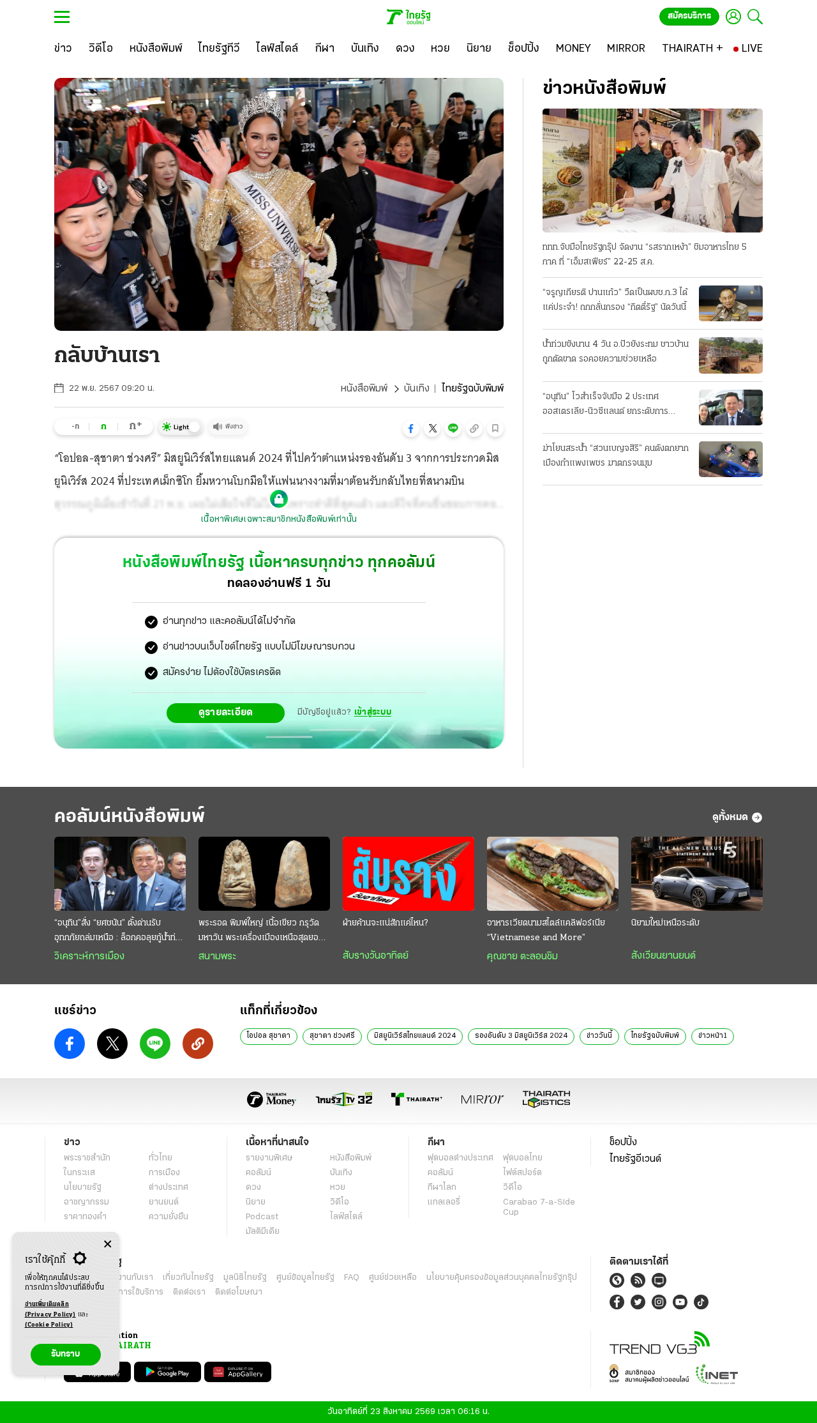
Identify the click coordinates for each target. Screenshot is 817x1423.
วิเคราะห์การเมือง (89, 957)
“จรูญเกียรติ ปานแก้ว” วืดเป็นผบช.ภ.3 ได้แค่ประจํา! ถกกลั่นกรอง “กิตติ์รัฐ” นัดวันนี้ (615, 300)
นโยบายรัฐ (82, 1187)
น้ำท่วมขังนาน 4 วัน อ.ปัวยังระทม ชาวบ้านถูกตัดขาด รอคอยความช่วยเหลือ (616, 352)
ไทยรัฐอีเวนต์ (635, 1159)
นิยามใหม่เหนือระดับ (665, 923)
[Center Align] (107, 1244)
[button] (411, 428)
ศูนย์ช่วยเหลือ (393, 1277)
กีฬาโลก (442, 1187)
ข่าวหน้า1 (712, 1036)
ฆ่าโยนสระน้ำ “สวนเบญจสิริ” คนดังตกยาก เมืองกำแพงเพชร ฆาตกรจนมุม (616, 456)
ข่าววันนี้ (599, 1036)
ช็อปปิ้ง (623, 1143)
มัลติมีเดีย (263, 1232)
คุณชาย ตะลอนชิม (522, 957)
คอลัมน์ (258, 1173)
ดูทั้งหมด (730, 817)
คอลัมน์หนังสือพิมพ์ (129, 817)
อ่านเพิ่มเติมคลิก (50, 1309)
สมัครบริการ (689, 16)
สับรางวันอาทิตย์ (375, 956)
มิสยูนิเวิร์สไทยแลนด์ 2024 (415, 1036)
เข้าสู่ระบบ (372, 712)
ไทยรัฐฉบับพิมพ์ (655, 1036)
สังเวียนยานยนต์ (663, 956)
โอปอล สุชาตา (268, 1036)
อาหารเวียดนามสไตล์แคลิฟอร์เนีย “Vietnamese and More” (546, 930)
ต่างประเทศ (168, 1187)
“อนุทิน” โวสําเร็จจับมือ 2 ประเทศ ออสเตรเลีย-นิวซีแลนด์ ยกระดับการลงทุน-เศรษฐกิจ (605, 405)
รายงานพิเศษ (269, 1158)
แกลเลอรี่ (444, 1202)
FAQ (351, 1277)
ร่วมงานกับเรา (128, 1277)
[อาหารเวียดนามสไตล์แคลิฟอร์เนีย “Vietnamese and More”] (552, 874)
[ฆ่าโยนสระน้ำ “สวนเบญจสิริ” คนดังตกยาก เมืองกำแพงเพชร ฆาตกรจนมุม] (731, 459)
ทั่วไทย (160, 1158)
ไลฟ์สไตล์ (346, 1217)
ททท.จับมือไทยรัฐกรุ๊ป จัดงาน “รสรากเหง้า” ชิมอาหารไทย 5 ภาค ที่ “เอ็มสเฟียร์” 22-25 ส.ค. (645, 255)
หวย (337, 1187)
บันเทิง (417, 389)
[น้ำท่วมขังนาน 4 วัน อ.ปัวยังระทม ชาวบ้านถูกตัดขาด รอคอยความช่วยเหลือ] (731, 355)
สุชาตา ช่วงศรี (332, 1036)
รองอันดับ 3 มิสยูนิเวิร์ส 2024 (521, 1036)
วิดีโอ (339, 1202)
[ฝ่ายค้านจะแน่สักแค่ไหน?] (408, 874)
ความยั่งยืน (168, 1217)
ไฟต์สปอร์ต (522, 1173)
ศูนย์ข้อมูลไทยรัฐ (305, 1277)
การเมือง (164, 1173)
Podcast (262, 1217)
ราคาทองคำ (85, 1217)
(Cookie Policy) (49, 1324)
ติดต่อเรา (189, 1292)
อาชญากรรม (86, 1202)
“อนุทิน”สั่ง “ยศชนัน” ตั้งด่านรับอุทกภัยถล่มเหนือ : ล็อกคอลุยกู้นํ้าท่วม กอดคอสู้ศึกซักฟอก (120, 931)
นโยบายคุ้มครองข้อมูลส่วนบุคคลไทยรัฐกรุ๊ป (501, 1277)
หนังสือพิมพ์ (364, 389)
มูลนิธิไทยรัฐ (245, 1277)
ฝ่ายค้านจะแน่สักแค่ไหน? (385, 923)
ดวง (253, 1187)
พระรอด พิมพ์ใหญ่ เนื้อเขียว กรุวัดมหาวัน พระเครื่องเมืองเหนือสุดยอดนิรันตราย (264, 931)
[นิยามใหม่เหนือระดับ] (697, 874)
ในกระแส (79, 1173)
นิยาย (256, 1202)
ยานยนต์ (164, 1202)
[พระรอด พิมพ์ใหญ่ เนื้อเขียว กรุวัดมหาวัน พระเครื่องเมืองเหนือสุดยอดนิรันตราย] (264, 874)
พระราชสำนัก (87, 1158)
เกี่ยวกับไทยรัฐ (188, 1277)
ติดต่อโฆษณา (238, 1292)
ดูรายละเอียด (226, 713)
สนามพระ (217, 957)
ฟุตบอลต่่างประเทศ (460, 1158)
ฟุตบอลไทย (523, 1158)
